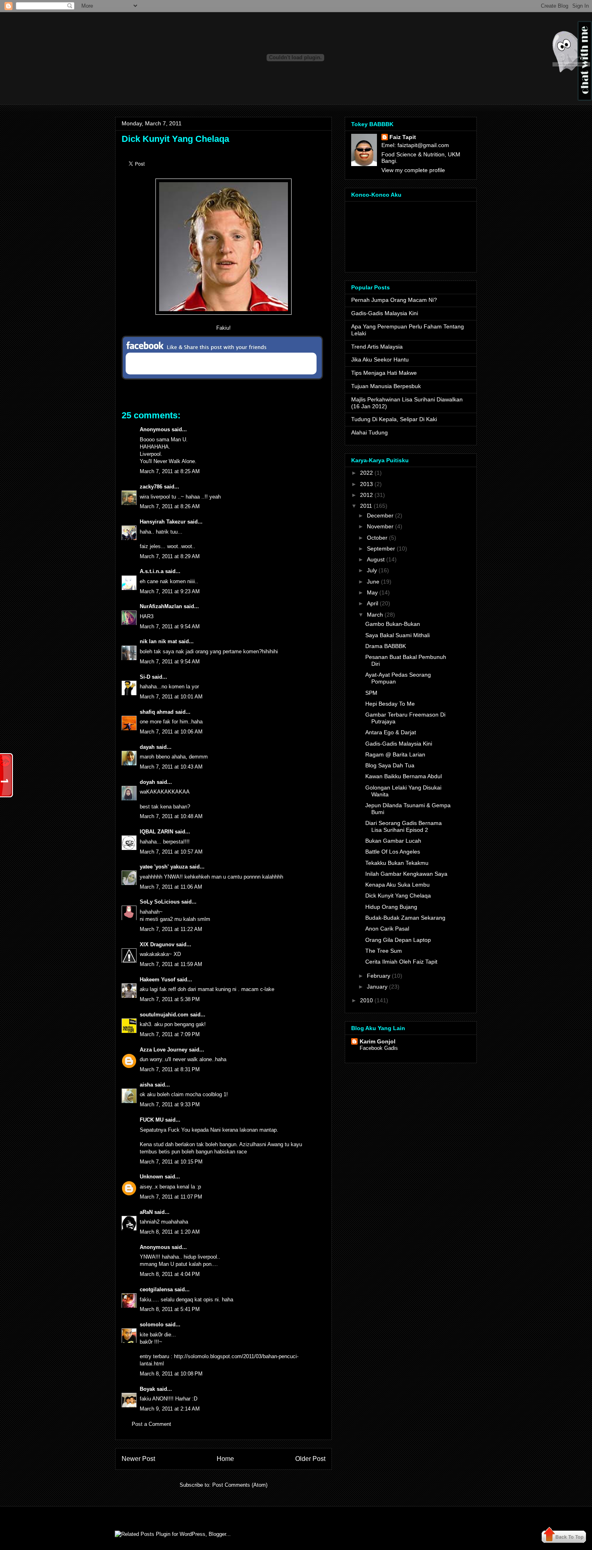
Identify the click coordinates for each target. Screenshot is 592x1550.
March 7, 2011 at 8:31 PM (170, 1069)
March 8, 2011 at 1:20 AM (170, 1232)
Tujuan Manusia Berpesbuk (386, 386)
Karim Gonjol (377, 1041)
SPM (371, 693)
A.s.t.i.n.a (152, 571)
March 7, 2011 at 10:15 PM (171, 1162)
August (376, 559)
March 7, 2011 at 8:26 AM (170, 506)
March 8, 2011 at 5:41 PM (170, 1309)
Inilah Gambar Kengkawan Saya (406, 874)
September (381, 548)
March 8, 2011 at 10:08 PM (171, 1374)
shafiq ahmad (157, 712)
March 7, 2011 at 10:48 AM (171, 816)
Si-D (145, 677)
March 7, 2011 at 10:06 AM (171, 732)
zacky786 (151, 487)
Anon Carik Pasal (387, 928)
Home (225, 1458)
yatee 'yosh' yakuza (164, 867)
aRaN (146, 1212)
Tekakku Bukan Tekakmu (396, 863)
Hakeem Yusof (157, 980)
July (372, 570)
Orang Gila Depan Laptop (398, 940)
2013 (366, 484)
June (373, 581)
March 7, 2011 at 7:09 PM (170, 1034)
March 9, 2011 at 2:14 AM (170, 1409)
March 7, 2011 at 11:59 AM (171, 964)
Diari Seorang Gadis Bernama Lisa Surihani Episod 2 (403, 826)
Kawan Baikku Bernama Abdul (403, 776)
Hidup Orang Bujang (391, 907)
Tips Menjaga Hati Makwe (384, 373)
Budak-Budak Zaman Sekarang (405, 917)
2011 (366, 506)
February (378, 975)
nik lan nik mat (158, 641)
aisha (146, 1085)
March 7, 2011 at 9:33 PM (170, 1104)
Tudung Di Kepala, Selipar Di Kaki (394, 419)
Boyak (147, 1389)
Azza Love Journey (163, 1050)
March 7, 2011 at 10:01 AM (171, 697)
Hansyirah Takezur (163, 522)
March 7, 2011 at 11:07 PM (171, 1197)
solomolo (152, 1324)
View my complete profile (413, 170)
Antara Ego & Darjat (390, 732)
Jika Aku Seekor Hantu (380, 359)
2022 (366, 473)
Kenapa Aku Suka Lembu (397, 884)
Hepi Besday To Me (390, 703)
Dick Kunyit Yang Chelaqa (175, 139)
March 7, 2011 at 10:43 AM (171, 767)
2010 (366, 1000)
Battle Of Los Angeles (392, 851)
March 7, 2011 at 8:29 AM (170, 556)
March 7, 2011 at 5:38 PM (170, 999)
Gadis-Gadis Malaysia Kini (384, 313)
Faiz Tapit (402, 137)
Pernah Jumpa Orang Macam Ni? (394, 300)
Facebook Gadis (379, 1048)
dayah (147, 747)
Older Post (310, 1458)
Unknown (151, 1177)
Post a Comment (151, 1424)
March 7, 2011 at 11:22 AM (171, 929)
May (372, 592)
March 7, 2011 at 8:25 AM (170, 471)
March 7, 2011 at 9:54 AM (170, 626)
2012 (366, 495)
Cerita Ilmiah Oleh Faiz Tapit (401, 961)
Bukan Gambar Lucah (393, 840)
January (377, 986)
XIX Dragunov (157, 944)
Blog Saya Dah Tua (389, 765)
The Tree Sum (383, 950)
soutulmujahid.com (164, 1015)
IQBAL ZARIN (156, 832)
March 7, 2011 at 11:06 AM (171, 887)
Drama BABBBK (385, 646)
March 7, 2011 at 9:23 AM (170, 591)
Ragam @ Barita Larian (395, 754)
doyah (147, 782)
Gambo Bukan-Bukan (392, 624)
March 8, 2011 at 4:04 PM (170, 1274)
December (380, 515)
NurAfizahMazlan (161, 606)
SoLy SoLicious (160, 902)
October (377, 537)
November (380, 526)
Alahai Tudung (369, 432)
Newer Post (138, 1458)
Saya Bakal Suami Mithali (397, 635)
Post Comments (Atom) (239, 1485)
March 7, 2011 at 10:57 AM (171, 852)
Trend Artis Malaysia (377, 346)
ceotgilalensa (156, 1289)
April (372, 603)
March (375, 614)
